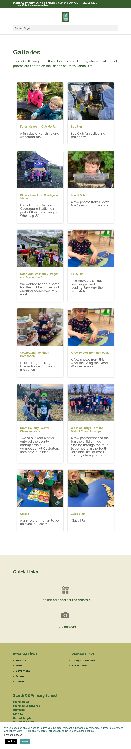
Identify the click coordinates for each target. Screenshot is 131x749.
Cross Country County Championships (40, 423)
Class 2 (40, 501)
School (20, 676)
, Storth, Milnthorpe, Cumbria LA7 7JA (45, 3)
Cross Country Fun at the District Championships (91, 423)
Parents (21, 660)
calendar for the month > (71, 600)
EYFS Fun (91, 266)
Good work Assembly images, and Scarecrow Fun (40, 266)
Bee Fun (91, 113)
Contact (21, 681)
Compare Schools (83, 660)
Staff (19, 665)
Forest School (91, 187)
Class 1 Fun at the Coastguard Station (40, 187)
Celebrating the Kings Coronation (40, 342)
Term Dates (79, 665)
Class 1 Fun (91, 501)
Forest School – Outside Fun (40, 113)
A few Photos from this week (91, 342)
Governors (23, 671)
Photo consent (65, 627)
